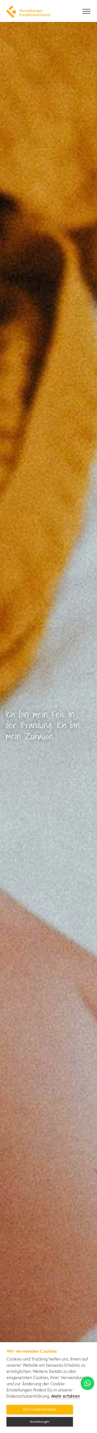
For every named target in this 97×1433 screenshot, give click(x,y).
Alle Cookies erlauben (39, 1409)
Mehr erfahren (65, 1396)
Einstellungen (40, 1421)
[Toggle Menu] (86, 11)
